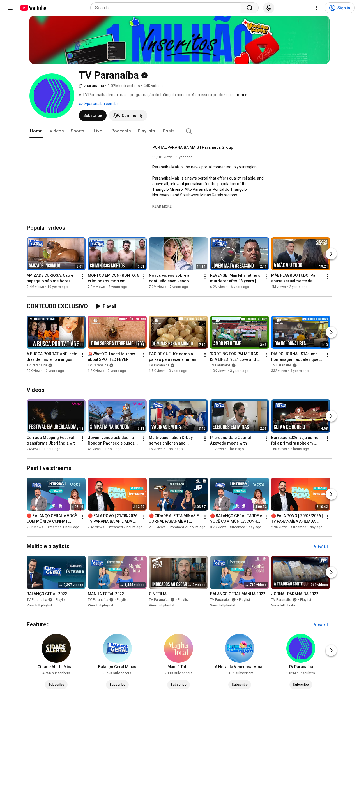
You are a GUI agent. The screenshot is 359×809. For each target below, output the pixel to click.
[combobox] (167, 7)
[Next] (331, 254)
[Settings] (316, 7)
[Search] (250, 7)
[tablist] (179, 131)
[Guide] (10, 7)
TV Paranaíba (37, 365)
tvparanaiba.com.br (100, 103)
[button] (162, 206)
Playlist (61, 600)
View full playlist (39, 605)
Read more (162, 206)
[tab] (36, 131)
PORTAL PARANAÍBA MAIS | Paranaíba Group (192, 147)
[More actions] (82, 276)
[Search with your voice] (268, 7)
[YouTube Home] (33, 8)
